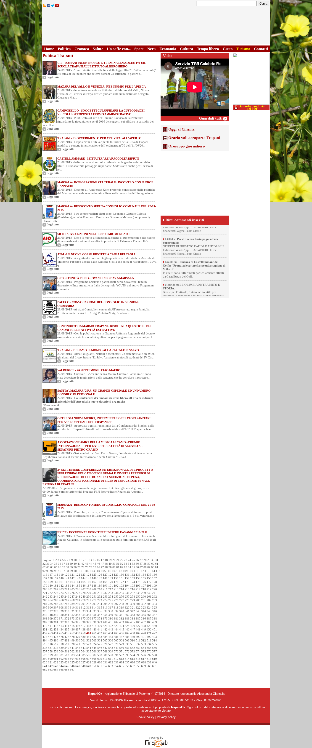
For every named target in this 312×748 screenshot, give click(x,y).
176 (143, 582)
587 (94, 655)
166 (88, 582)
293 (94, 604)
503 (94, 640)
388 (154, 618)
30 (152, 560)
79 (110, 567)
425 (127, 626)
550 (121, 647)
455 (61, 633)
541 (72, 647)
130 (121, 574)
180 (50, 585)
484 (105, 636)
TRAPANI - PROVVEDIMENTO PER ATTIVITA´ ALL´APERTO (99, 138)
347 (44, 615)
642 (50, 666)
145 (88, 578)
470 (143, 633)
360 (116, 615)
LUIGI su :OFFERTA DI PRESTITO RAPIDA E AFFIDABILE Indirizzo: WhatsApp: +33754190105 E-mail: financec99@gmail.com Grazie (193, 231)
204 (66, 589)
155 (143, 578)
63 (48, 567)
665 (61, 669)
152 (127, 578)
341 (127, 611)
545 (94, 647)
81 (117, 567)
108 (119, 571)
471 (149, 633)
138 (50, 578)
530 (127, 644)
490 (138, 636)
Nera (151, 49)
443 (110, 629)
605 (77, 658)
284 (44, 604)
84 (129, 567)
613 (121, 658)
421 (105, 626)
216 (132, 589)
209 (94, 589)
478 (72, 636)
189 (99, 585)
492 (149, 636)
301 (138, 604)
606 (83, 658)
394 (72, 622)
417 (83, 626)
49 (110, 563)
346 (154, 611)
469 (138, 633)
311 (77, 607)
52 (121, 563)
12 (83, 560)
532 (138, 644)
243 (50, 596)
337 (105, 611)
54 (129, 563)
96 (59, 571)
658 (138, 666)
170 (110, 582)
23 (125, 560)
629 (94, 662)
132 (132, 574)
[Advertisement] (195, 183)
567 (99, 651)
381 (116, 618)
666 (66, 669)
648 (83, 666)
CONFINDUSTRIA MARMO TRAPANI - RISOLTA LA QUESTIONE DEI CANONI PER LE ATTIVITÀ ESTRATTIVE (104, 327)
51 (117, 563)
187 (88, 585)
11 (79, 560)
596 (143, 655)
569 (110, 651)
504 (99, 640)
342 (132, 611)
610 (105, 658)
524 (94, 644)
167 (94, 582)
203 (61, 589)
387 (149, 618)
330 (66, 611)
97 (63, 571)
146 (94, 578)
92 (44, 571)
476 (61, 636)
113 (147, 571)
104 (97, 571)
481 (88, 636)
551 (127, 647)
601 (55, 658)
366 (149, 615)
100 (76, 571)
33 (48, 563)
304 (154, 604)
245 (61, 596)
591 (116, 655)
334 (88, 611)
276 (116, 600)
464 (110, 633)
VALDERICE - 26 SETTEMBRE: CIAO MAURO (88, 370)
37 (63, 563)
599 (44, 658)
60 (152, 563)
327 (50, 611)
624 (66, 662)
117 (50, 574)
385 (138, 618)
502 (88, 640)
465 (116, 633)
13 (86, 560)
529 (121, 644)
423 (116, 626)
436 (72, 629)
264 (50, 600)
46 (98, 563)
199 (154, 585)
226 (72, 593)
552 (132, 647)
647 (77, 666)
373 (72, 618)
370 (55, 618)
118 (55, 574)
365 (143, 615)
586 (88, 655)
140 (61, 578)
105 (103, 571)
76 (98, 567)
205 (72, 589)
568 (105, 651)
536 (44, 647)
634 (121, 662)
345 (149, 611)
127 (105, 574)
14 (90, 560)
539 (61, 647)
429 (149, 626)
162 (66, 582)
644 (61, 666)
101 (81, 571)
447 (132, 629)
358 (105, 615)
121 (72, 574)
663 (50, 669)
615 (132, 658)
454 (55, 633)
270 (83, 600)
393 (66, 622)
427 (138, 626)
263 (44, 600)
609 (99, 658)
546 (99, 647)
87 (141, 567)
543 (83, 647)
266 (61, 600)
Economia (167, 49)
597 (149, 655)
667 (72, 669)
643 (55, 666)
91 (156, 567)
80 (114, 567)
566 (94, 651)
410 (44, 626)
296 (110, 604)
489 (132, 636)
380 (110, 618)
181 (55, 585)
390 (50, 622)
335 (94, 611)
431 (44, 629)
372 (66, 618)
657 (132, 666)
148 (105, 578)
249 (83, 596)
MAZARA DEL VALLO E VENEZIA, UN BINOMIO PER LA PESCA (101, 86)
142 (72, 578)
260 (143, 596)
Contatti (261, 49)
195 (132, 585)
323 (143, 607)
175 (138, 582)
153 (132, 578)
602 (61, 658)
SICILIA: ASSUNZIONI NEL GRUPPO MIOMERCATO (93, 234)
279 (132, 600)
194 (127, 585)
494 (44, 640)
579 (50, 655)
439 (88, 629)
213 (116, 589)
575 (143, 651)
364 (138, 615)
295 (105, 604)
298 (121, 604)
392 (61, 622)
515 (44, 644)
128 (110, 574)
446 (127, 629)
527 (110, 644)
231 (99, 593)
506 (110, 640)
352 (72, 615)
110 (130, 571)
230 (94, 593)
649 (88, 666)
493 (154, 636)
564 (83, 651)
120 (66, 574)
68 (67, 567)
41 (79, 563)
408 (149, 622)
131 (127, 574)
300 (132, 604)
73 (86, 567)
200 (44, 589)
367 (154, 615)
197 (143, 585)
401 (110, 622)
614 (127, 658)
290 (77, 604)
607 (88, 658)
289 (72, 604)
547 (105, 647)
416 (77, 626)
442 (105, 629)
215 (127, 589)
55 (133, 563)
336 (99, 611)
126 (99, 574)
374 (77, 618)
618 (149, 658)
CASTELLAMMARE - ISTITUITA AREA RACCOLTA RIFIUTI (98, 158)
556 (154, 647)
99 (71, 571)
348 (50, 615)
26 (137, 560)
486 (116, 636)
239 (143, 593)
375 (83, 618)
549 (116, 647)
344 (143, 611)
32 (44, 563)
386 (143, 618)
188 (94, 585)
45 (94, 563)
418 (88, 626)
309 (66, 607)
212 (110, 589)
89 (149, 567)
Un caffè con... (119, 49)
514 (154, 640)
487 (121, 636)
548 (110, 647)
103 (92, 571)
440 (94, 629)
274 (105, 600)
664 (55, 669)
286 (55, 604)
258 (132, 596)
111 (136, 571)
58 (145, 563)
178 (154, 582)
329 (61, 611)
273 (99, 600)
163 (72, 582)
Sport (139, 49)
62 (44, 567)
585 (83, 655)
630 (99, 662)
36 (59, 563)
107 (114, 571)
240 (149, 593)
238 (138, 593)
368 (44, 618)
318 (116, 607)
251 (94, 596)
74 (90, 567)
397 (88, 622)
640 (154, 662)
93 (48, 571)
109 (125, 571)
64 (51, 567)
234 (116, 593)
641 (44, 666)
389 (44, 622)
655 (121, 666)
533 (143, 644)
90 (152, 567)
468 (132, 633)
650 (94, 666)
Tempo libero (208, 49)
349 (55, 615)
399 (99, 622)
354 (83, 615)
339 (116, 611)
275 (110, 600)
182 (61, 585)
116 (44, 574)
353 (77, 615)
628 (88, 662)
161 (61, 582)
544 (88, 647)
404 (127, 622)
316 (105, 607)
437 (77, 629)
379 (105, 618)
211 (105, 589)
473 (44, 636)
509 (127, 640)
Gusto (228, 49)
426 (132, 626)
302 (143, 604)
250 (88, 596)
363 (132, 615)
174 (132, 582)
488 (127, 636)
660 (149, 666)
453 (50, 633)
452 (44, 633)
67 (63, 567)
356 (94, 615)
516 (50, 644)
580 (55, 655)
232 (105, 593)
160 (55, 582)
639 (149, 662)
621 (50, 662)
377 (94, 618)
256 (121, 596)
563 (77, 651)
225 (66, 593)
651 (99, 666)
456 (66, 633)
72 (83, 567)
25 (133, 560)
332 (77, 611)
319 (121, 607)
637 (138, 662)
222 (50, 593)
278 (127, 600)
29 (149, 560)
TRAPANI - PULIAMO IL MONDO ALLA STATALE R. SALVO (98, 350)
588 (99, 655)
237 (132, 593)
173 (127, 582)
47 (102, 563)
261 (149, 596)
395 (77, 622)
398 (94, 622)
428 (143, 626)
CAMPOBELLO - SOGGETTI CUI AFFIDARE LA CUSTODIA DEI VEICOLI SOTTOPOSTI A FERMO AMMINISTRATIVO (101, 112)
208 (88, 589)
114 (152, 571)
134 (143, 574)
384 (132, 618)
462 (99, 633)
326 (44, 611)
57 (141, 563)
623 (61, 662)
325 (154, 607)
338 (110, 611)
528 (116, 644)
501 (83, 640)
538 (55, 647)
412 (55, 626)
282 (149, 600)
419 (94, 626)
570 (116, 651)
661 (154, 666)
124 (88, 574)
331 (72, 611)
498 (66, 640)
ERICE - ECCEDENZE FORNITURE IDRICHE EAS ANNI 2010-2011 (102, 532)
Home (49, 49)
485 (110, 636)
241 (154, 593)
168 (99, 582)
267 (66, 600)
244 (55, 596)
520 (72, 644)
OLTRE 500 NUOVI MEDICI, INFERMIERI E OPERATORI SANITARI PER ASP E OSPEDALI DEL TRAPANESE (104, 420)
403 (121, 622)
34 (51, 563)
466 (121, 633)
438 (83, 629)
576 (149, 651)
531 (132, 644)
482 (94, 636)
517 (55, 644)
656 (127, 666)
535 (154, 644)
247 (72, 596)
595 (138, 655)
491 (143, 636)
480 (83, 636)
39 (71, 563)
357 (99, 615)
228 (83, 593)
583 (72, 655)
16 (98, 560)
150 (116, 578)
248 (77, 596)
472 (154, 633)
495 (50, 640)
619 (154, 658)
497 (61, 640)
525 (99, 644)
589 (105, 655)
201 (50, 589)
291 (83, 604)
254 (110, 596)
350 (61, 615)
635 (127, 662)
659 (143, 666)
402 (116, 622)
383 (127, 618)
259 (138, 596)
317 (110, 607)
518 (61, 644)
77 (102, 567)
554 (143, 647)
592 (121, 655)
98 (67, 571)
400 (105, 622)
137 (44, 578)
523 (88, 644)
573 (132, 651)
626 (77, 662)
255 (116, 596)
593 (127, 655)
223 (55, 593)
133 (138, 574)
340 (121, 611)
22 (121, 560)
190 (105, 585)
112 (141, 571)
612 (116, 658)
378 (99, 618)
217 (138, 589)
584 (77, 655)
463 (105, 633)
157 (154, 578)
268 (72, 600)
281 (143, 600)
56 (137, 563)
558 (50, 651)
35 (55, 563)
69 (71, 567)
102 (87, 571)
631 (105, 662)
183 (66, 585)
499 (72, 640)
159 (50, 582)
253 (105, 596)
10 (75, 560)
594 (132, 655)
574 (138, 651)
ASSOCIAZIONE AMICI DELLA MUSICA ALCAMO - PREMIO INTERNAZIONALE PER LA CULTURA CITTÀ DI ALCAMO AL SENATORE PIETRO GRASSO (99, 446)
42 (83, 563)
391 (55, 622)
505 (105, 640)
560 (61, 651)
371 (61, 618)
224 (61, 593)
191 (110, 585)
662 (44, 669)
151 (121, 578)
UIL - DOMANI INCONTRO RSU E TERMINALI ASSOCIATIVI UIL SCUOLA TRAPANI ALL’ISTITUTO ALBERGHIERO (101, 64)
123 (83, 574)
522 (83, 644)
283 (154, 600)
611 (110, 658)
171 (116, 582)
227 (77, 593)
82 (121, 567)
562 (72, 651)
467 (127, 633)
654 (116, 666)
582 (66, 655)
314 (94, 607)
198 (149, 585)
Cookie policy (145, 717)
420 (99, 626)
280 (138, 600)
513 (149, 640)
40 (75, 563)
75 (94, 567)
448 (138, 629)
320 (127, 607)
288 (66, 604)
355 (88, 615)
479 (77, 636)
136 (154, 574)
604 (72, 658)
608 (94, 658)
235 (121, 593)
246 (66, 596)
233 (110, 593)
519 (66, 644)
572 (127, 651)
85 (133, 567)
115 (158, 571)
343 (138, 611)
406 (138, 622)
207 (83, 589)
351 (66, 615)
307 (55, 607)
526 (105, 644)
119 (61, 574)
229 (88, 593)
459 (83, 633)
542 (77, 647)
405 (132, 622)
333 (83, 611)
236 (127, 593)
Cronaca (81, 49)
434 (61, 629)
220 (154, 589)
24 (129, 560)
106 (108, 571)
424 (121, 626)
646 (72, 666)
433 (55, 629)
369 (50, 618)
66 (59, 567)
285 (50, 604)
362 (127, 615)
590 (110, 655)
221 (44, 593)
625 (72, 662)
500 (77, 640)
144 (83, 578)
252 (99, 596)
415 (72, 626)
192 (116, 585)
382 (121, 618)
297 (116, 604)
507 (116, 640)
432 (50, 629)
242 (44, 596)
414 (66, 626)
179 (44, 585)
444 (116, 629)
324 (149, 607)
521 (77, 644)
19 (110, 560)
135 (149, 574)
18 (106, 560)
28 (145, 560)
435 (66, 629)
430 (154, 626)
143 (77, 578)
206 (77, 589)
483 (99, 636)
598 (154, 655)
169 (105, 582)
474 (50, 636)
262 (154, 596)
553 (138, 647)
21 (117, 560)
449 (143, 629)
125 (94, 574)
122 (77, 574)
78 (106, 567)
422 (110, 626)
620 (44, 662)
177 (149, 582)
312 (83, 607)
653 (110, 666)
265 (55, 600)
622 (55, 662)
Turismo (243, 49)
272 (94, 600)
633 (116, 662)
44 (90, 563)
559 (55, 651)
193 (121, 585)
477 (66, 636)
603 (66, 658)
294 (99, 604)
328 (55, 611)
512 (143, 640)
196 (138, 585)
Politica (64, 49)
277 (121, 600)
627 (83, 662)
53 (125, 563)
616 (138, 658)
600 (50, 658)
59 (149, 563)
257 (127, 596)
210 (99, 589)
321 (132, 607)
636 (132, 662)
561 (66, 651)
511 (138, 640)
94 (51, 571)
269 (77, 600)
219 (149, 589)
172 (121, 582)
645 (66, 666)
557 (44, 651)
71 (79, 567)
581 (61, 655)
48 (106, 563)
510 (132, 640)
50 (114, 563)
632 (110, 662)
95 (55, 571)
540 (66, 647)
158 (44, 582)
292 (88, 604)
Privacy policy (166, 717)
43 (86, 563)
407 (143, 622)
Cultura (186, 49)
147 (99, 578)
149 (110, 578)
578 (44, 655)
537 (50, 647)
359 (110, 615)
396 (83, 622)
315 (99, 607)
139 (55, 578)
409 (154, 622)
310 (72, 607)
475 (55, 636)
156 (149, 578)
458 (77, 633)
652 (105, 666)
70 (75, 567)
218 (143, 589)
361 (121, 615)
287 (61, 604)
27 (141, 560)
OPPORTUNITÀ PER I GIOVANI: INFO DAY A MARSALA (95, 278)
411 (50, 626)
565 (88, 651)
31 (156, 560)
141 (66, 578)
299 (127, 604)
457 (72, 633)
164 (77, 582)
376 (88, 618)
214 (121, 589)
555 (149, 647)
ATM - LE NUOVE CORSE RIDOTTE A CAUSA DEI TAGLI (96, 254)
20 (114, 560)
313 (88, 607)
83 (125, 567)
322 (138, 607)
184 (72, 585)
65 (55, 567)
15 (94, 560)
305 (44, 607)
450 (149, 629)
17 (102, 560)
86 (137, 567)
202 (55, 589)
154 (138, 578)
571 (121, 651)
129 (116, 574)
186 (83, 585)
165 (83, 582)
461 (94, 633)
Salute (98, 49)
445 (121, 629)
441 (99, 629)
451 (154, 629)
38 (67, 563)
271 (88, 600)
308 (61, 607)
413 (61, 626)
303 (149, 604)
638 (143, 662)
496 (55, 640)
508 (121, 640)
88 (145, 567)
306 (50, 607)
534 (149, 644)
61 (156, 563)
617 (143, 658)
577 (154, 651)
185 (77, 585)
